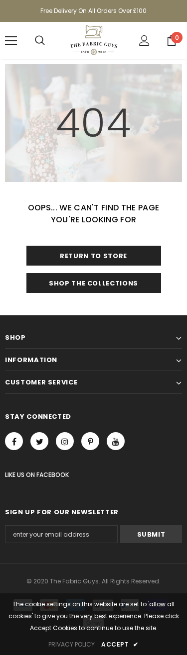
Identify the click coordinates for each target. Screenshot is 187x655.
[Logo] (93, 40)
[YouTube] (116, 441)
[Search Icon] (40, 41)
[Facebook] (14, 441)
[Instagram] (65, 441)
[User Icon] (144, 40)
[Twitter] (39, 441)
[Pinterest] (90, 441)
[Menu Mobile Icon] (11, 41)
